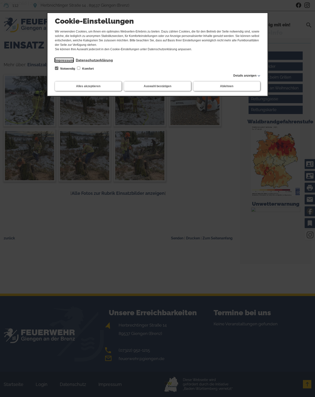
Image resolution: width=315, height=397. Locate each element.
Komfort (87, 68)
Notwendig (68, 68)
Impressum (64, 60)
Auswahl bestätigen (157, 86)
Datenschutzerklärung (94, 60)
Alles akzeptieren (88, 86)
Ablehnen (226, 86)
